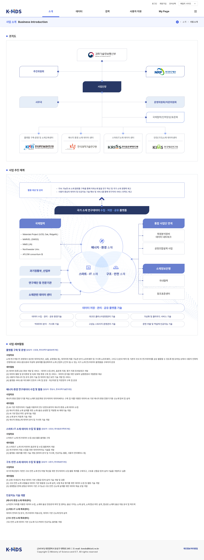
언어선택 (172, 3)
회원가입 (163, 3)
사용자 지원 (136, 11)
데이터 (79, 11)
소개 (51, 11)
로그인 (154, 3)
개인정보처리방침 (190, 548)
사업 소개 (194, 22)
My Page (164, 11)
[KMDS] (14, 13)
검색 (107, 11)
